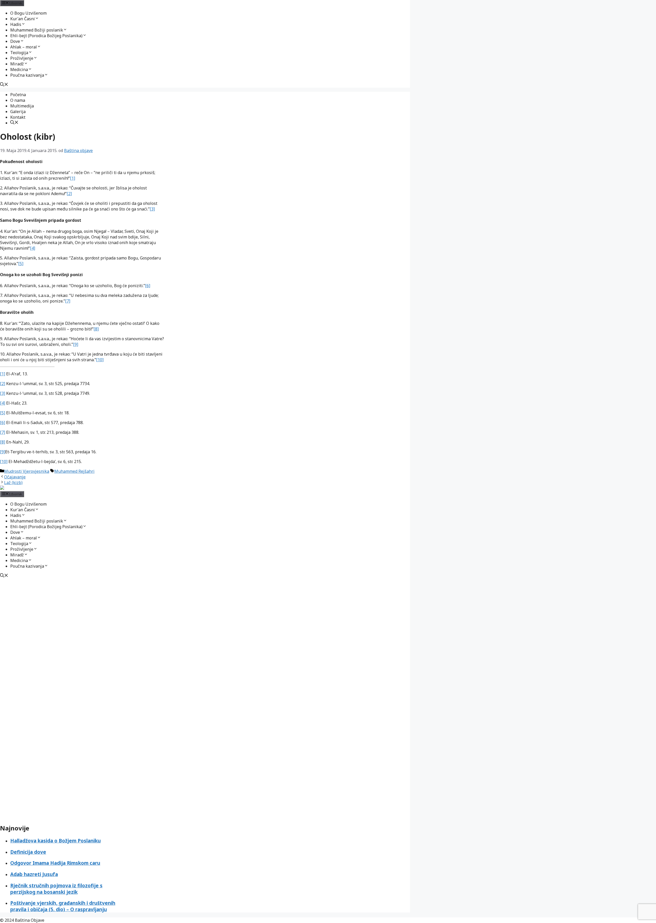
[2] (69, 193)
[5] (20, 263)
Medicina (19, 69)
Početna (18, 94)
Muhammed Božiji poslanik (36, 30)
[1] (72, 178)
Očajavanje (15, 477)
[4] (32, 248)
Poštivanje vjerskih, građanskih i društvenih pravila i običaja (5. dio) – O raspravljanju (62, 906)
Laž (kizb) (13, 482)
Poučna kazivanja (27, 75)
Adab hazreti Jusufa (34, 874)
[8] (96, 329)
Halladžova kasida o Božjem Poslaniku (55, 840)
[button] (37, 19)
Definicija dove (28, 852)
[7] (67, 301)
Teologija (19, 52)
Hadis (15, 24)
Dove (15, 41)
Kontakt (17, 117)
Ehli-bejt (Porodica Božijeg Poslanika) (46, 35)
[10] (100, 360)
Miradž (17, 64)
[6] (147, 285)
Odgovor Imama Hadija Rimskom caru (55, 863)
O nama (17, 100)
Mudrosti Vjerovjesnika (26, 471)
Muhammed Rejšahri (74, 471)
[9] (75, 344)
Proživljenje (21, 58)
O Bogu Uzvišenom (28, 13)
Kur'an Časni (22, 19)
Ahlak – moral (23, 47)
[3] (152, 209)
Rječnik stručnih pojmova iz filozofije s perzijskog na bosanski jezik (56, 888)
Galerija (18, 111)
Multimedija (22, 106)
